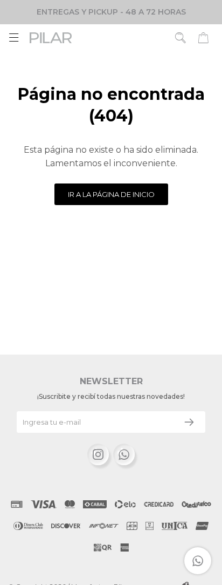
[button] (180, 37)
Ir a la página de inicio (111, 194)
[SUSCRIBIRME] (189, 422)
